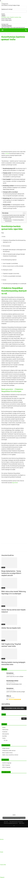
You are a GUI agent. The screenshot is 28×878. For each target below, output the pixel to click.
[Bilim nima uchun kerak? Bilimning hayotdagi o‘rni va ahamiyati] (14, 583)
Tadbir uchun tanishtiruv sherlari (10, 755)
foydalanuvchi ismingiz (6, 9)
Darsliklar (4, 736)
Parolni (3, 14)
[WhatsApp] (12, 73)
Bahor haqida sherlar (7, 752)
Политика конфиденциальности (11, 823)
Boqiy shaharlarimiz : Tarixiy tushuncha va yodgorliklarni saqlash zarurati (11, 573)
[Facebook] (2, 73)
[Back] (1, 2)
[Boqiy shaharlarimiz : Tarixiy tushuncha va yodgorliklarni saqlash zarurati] (14, 562)
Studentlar (4, 731)
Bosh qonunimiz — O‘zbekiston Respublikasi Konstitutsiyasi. (14, 220)
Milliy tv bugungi (6, 767)
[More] (16, 73)
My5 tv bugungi (6, 765)
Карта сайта (21, 823)
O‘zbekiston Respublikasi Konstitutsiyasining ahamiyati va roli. (13, 217)
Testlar (4, 738)
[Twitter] (6, 73)
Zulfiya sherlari (5, 748)
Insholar (3, 567)
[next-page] (2, 667)
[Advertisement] (14, 55)
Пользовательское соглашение (16, 821)
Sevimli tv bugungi (6, 763)
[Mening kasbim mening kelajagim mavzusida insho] (14, 654)
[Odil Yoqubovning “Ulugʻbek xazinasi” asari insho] (14, 635)
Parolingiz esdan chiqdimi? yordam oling (11, 17)
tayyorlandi (15, 482)
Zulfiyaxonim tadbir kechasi (9, 750)
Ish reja (5, 740)
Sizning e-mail (4, 24)
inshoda (7, 153)
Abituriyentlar (5, 734)
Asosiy (3, 727)
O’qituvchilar (5, 729)
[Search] (26, 30)
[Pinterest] (9, 73)
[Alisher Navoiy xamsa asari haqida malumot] (14, 601)
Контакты (6, 821)
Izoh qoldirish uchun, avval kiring (14, 708)
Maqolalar (4, 555)
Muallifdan (10, 555)
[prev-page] (1, 667)
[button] (2, 30)
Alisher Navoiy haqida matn (11, 628)
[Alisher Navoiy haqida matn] (14, 619)
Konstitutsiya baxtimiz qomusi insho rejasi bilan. (14, 215)
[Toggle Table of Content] (23, 213)
